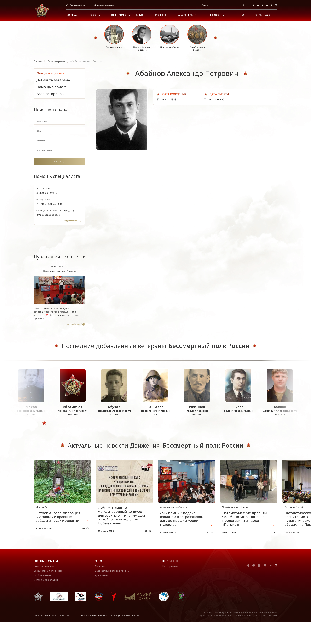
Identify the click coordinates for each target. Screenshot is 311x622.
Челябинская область (235, 507)
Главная (71, 15)
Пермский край (294, 507)
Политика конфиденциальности (51, 615)
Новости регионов (44, 566)
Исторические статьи (127, 15)
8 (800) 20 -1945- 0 (46, 193)
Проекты (159, 15)
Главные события (46, 561)
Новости (94, 15)
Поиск (205, 5)
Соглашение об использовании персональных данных (110, 615)
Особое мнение (42, 575)
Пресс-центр (171, 561)
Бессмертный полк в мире (48, 570)
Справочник (217, 15)
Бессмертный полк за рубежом (112, 570)
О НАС (241, 15)
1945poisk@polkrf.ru (48, 214)
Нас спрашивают (171, 566)
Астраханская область (173, 507)
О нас (99, 561)
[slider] (44, 423)
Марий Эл (42, 507)
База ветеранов (187, 15)
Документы (101, 575)
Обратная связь (266, 15)
